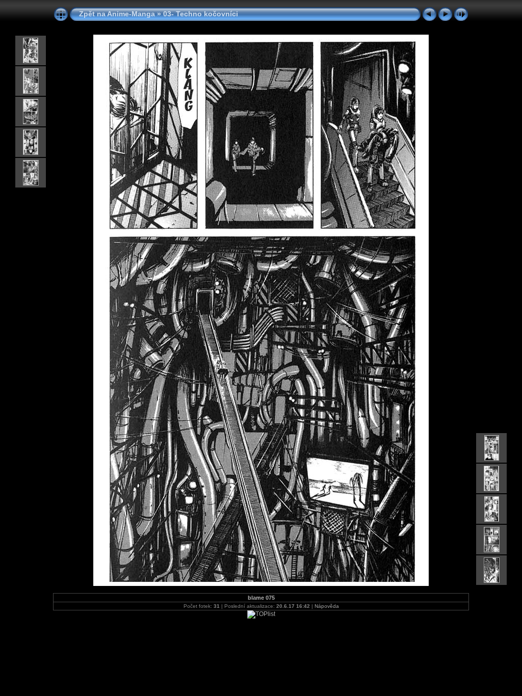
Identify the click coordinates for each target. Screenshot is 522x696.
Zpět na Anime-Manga (117, 14)
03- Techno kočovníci (200, 14)
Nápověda (327, 606)
